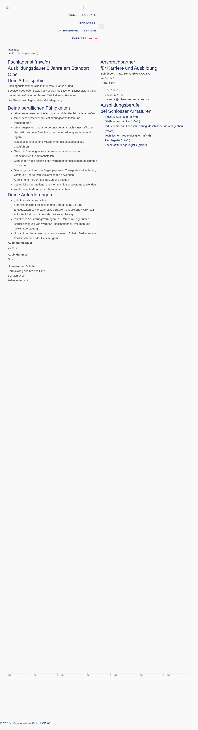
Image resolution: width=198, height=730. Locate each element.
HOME (11, 53)
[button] (101, 26)
